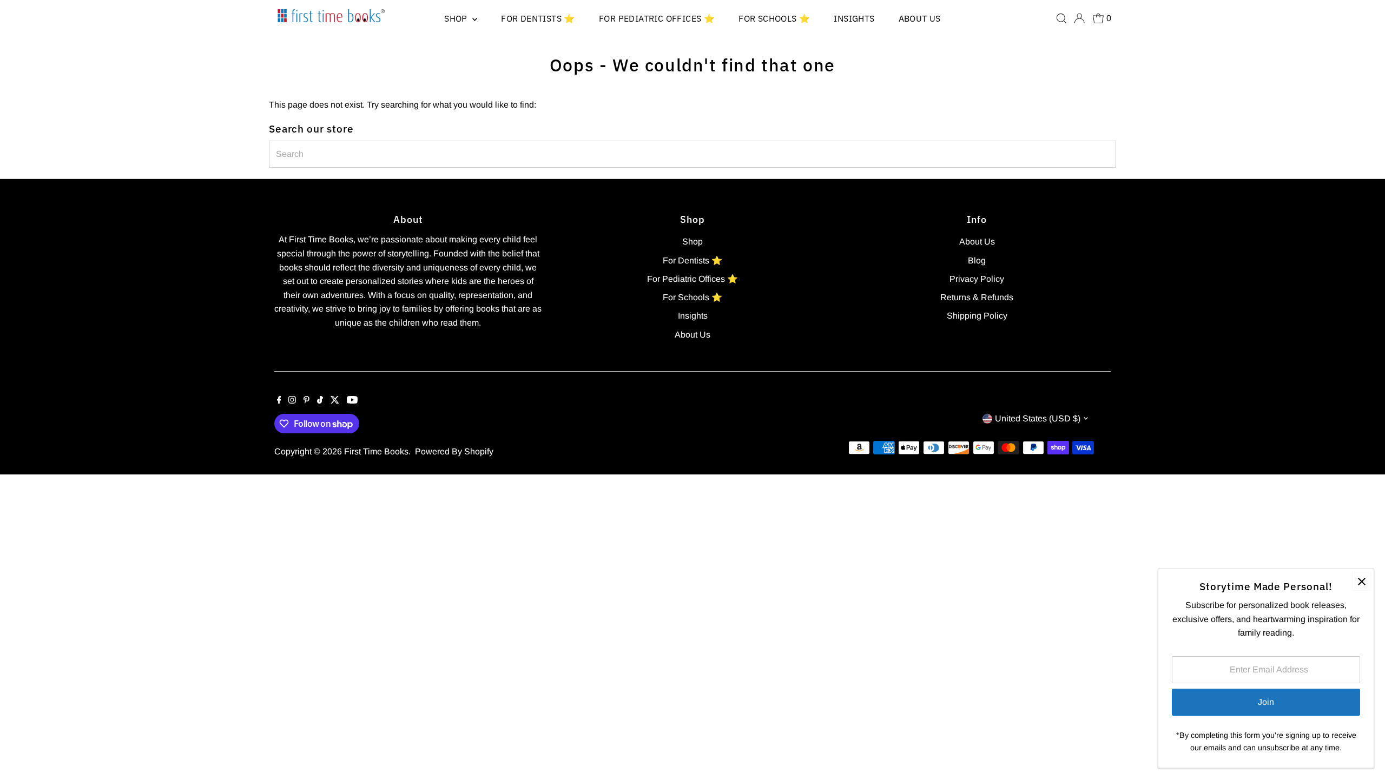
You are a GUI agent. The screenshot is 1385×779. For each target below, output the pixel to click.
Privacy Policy (976, 278)
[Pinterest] (306, 401)
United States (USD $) (1037, 418)
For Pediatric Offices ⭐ (657, 18)
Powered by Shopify (454, 451)
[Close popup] (1361, 581)
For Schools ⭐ (774, 18)
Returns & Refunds (976, 297)
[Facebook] (279, 401)
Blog (977, 260)
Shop (457, 18)
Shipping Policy (977, 315)
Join (1266, 702)
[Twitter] (335, 401)
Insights (854, 18)
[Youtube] (352, 401)
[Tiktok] (320, 401)
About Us (920, 18)
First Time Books (376, 451)
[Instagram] (292, 401)
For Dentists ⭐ (538, 18)
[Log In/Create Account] (1079, 18)
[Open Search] (1061, 18)
